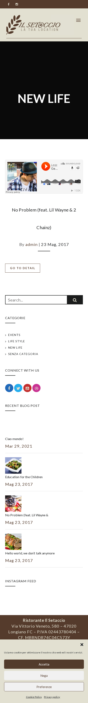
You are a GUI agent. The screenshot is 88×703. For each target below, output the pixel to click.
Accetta (44, 664)
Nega (44, 675)
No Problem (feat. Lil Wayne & (27, 515)
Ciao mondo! (14, 439)
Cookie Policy (34, 696)
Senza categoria (23, 354)
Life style (16, 341)
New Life (15, 347)
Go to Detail (22, 268)
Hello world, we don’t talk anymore (30, 553)
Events (14, 335)
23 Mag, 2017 (55, 244)
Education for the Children (24, 477)
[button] (82, 645)
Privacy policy (52, 696)
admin (31, 244)
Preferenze (44, 687)
